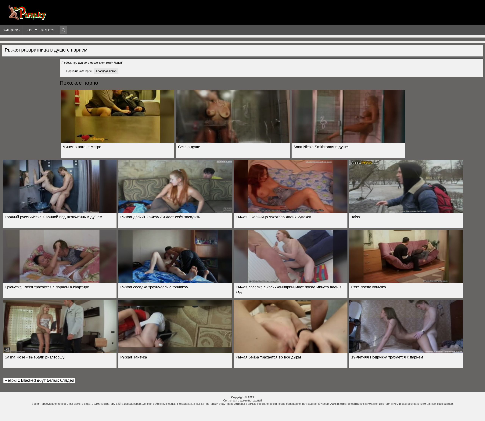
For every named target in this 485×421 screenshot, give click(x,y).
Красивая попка (106, 71)
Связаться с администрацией (242, 400)
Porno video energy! (40, 30)
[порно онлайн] (26, 18)
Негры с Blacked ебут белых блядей (39, 380)
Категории (11, 30)
